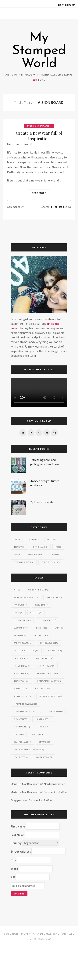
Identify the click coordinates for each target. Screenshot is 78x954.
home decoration (47, 673)
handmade (54, 650)
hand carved (49, 643)
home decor (21, 673)
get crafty (41, 635)
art (17, 590)
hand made (21, 658)
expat (59, 628)
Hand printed (44, 658)
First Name (18, 826)
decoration (21, 628)
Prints (17, 554)
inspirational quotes (49, 681)
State (14, 868)
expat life (20, 635)
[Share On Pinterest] (60, 206)
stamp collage (22, 742)
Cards (30, 126)
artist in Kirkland (38, 590)
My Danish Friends (41, 502)
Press (58, 547)
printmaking (22, 727)
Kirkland (20, 688)
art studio (20, 605)
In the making (40, 547)
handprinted (22, 666)
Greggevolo (18, 800)
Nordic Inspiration (54, 783)
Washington (44, 757)
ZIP (13, 877)
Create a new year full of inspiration (39, 136)
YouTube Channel (50, 562)
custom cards (22, 620)
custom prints (47, 620)
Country (16, 843)
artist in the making (26, 597)
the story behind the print (29, 749)
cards (18, 612)
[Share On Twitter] (56, 206)
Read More (39, 193)
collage (35, 612)
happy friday (46, 666)
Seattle (37, 734)
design (41, 628)
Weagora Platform (24, 562)
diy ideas (51, 539)
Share (45, 206)
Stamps (55, 554)
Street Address (21, 851)
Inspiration (44, 126)
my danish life (22, 696)
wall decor (21, 757)
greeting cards (23, 643)
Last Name (17, 835)
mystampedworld (50, 696)
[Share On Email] (70, 206)
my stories (56, 711)
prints (43, 727)
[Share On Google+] (65, 206)
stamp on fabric (36, 554)
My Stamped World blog (27, 711)
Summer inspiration (55, 792)
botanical (41, 605)
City (13, 860)
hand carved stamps (26, 650)
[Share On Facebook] (52, 206)
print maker (43, 719)
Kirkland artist (44, 688)
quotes (19, 734)
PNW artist (20, 719)
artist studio (54, 597)
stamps (44, 742)
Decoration (33, 539)
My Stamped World (39, 51)
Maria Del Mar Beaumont (25, 783)
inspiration (21, 681)
